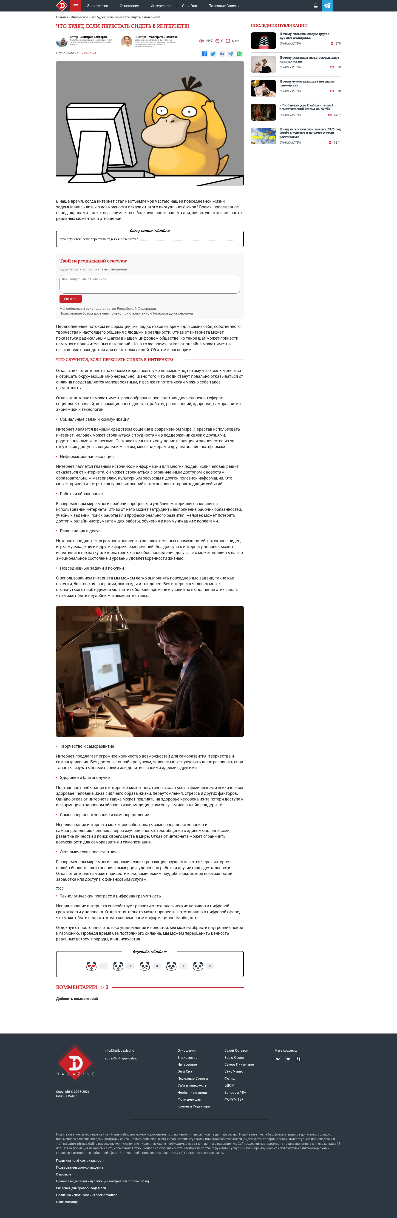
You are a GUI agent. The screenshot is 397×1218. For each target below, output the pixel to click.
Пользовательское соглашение (79, 1167)
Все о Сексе (234, 1058)
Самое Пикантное (239, 1064)
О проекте (63, 1174)
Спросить (70, 299)
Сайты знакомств (192, 1085)
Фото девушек (189, 1099)
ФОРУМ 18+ (234, 1099)
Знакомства (97, 6)
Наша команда (67, 1202)
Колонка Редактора (194, 1106)
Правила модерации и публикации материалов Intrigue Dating (102, 1181)
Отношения (129, 6)
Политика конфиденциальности (80, 1160)
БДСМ (229, 1085)
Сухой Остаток (236, 1050)
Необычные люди (192, 1092)
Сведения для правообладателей (81, 1188)
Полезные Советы (224, 6)
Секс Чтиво (233, 1071)
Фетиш (229, 1078)
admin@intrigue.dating (121, 1058)
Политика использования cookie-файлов (86, 1195)
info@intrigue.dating (119, 1050)
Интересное (160, 6)
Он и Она (189, 6)
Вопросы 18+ (235, 1092)
